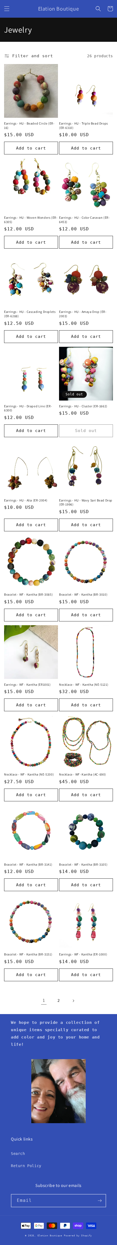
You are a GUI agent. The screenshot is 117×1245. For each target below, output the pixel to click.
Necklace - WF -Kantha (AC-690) (82, 774)
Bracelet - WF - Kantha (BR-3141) (28, 864)
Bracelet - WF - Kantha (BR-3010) (83, 594)
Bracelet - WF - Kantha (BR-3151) (28, 954)
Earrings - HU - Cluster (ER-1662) (83, 406)
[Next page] (73, 1001)
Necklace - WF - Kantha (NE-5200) (29, 774)
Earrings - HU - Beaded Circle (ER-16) (29, 125)
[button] (7, 9)
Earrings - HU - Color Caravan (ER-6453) (84, 219)
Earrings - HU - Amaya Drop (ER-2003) (83, 314)
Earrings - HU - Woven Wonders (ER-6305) (30, 219)
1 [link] (43, 1000)
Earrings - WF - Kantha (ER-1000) (83, 954)
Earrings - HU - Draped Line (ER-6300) (28, 408)
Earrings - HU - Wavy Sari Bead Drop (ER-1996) (85, 502)
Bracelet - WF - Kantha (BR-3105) (83, 864)
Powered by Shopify (78, 1235)
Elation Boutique (50, 1235)
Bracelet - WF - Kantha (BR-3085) (28, 594)
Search (18, 1153)
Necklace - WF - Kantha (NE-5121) (83, 684)
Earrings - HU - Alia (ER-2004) (26, 500)
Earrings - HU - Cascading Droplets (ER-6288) (30, 314)
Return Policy (26, 1166)
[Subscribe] (100, 1200)
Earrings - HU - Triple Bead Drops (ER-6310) (83, 125)
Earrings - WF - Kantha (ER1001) (27, 684)
